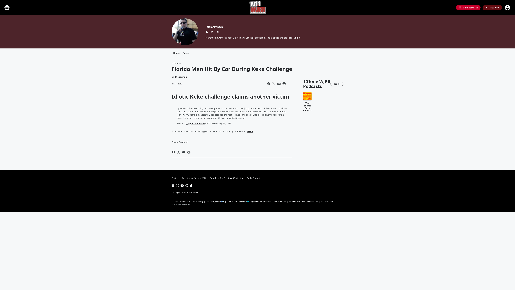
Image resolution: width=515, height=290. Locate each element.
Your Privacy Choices (213, 201)
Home (176, 53)
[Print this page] (284, 84)
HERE (250, 131)
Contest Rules (185, 201)
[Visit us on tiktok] (191, 185)
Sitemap (175, 201)
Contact (175, 178)
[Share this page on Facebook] (269, 84)
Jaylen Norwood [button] (196, 123)
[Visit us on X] (212, 32)
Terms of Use (232, 201)
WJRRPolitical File (279, 201)
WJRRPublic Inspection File (261, 201)
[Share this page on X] (274, 84)
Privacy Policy (198, 201)
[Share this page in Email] (279, 84)
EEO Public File (294, 201)
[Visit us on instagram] (217, 32)
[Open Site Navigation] (7, 7)
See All (337, 84)
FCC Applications (327, 201)
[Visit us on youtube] (182, 185)
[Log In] (508, 7)
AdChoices (243, 201)
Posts (186, 53)
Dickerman (214, 27)
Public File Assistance (310, 201)
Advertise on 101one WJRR (194, 178)
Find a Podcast (253, 178)
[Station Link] (257, 8)
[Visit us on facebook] (207, 32)
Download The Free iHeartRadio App (226, 178)
